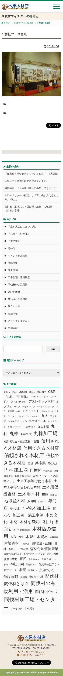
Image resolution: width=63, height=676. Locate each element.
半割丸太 (47, 470)
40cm (32, 392)
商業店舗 (8, 476)
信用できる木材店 (41, 448)
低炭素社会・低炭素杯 (17, 441)
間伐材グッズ (46, 592)
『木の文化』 (15, 241)
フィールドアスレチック (43, 407)
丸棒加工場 (45, 433)
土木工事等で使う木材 (34, 481)
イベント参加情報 (17, 255)
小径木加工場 (36, 508)
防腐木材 (13, 328)
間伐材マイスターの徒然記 (23, 23)
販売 (22, 570)
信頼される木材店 (17, 299)
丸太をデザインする (17, 421)
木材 (14, 522)
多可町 (31, 501)
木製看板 (54, 537)
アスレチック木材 (41, 401)
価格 (36, 441)
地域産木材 (14, 500)
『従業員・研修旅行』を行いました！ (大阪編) (32, 173)
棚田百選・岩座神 (41, 543)
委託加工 (42, 501)
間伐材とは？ (16, 583)
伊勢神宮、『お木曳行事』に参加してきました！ (31, 188)
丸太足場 (43, 426)
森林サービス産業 (18, 549)
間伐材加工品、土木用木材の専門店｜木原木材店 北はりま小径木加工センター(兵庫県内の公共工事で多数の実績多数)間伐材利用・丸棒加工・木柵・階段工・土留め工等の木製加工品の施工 (15, 8)
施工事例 (13, 270)
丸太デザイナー (16, 427)
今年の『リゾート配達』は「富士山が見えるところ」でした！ (31, 197)
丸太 (44, 416)
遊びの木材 (14, 292)
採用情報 (13, 313)
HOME (6, 23)
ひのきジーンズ (40, 396)
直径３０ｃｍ (48, 559)
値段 (30, 463)
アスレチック (19, 401)
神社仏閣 (17, 564)
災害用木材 (10, 559)
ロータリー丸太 (15, 416)
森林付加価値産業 (44, 549)
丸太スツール (37, 420)
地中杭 (53, 495)
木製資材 (11, 543)
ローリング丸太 (32, 416)
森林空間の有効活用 (13, 554)
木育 (13, 537)
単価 (56, 471)
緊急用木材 (31, 564)
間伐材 (51, 576)
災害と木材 (52, 554)
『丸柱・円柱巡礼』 (19, 233)
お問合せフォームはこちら (33, 655)
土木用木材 (29, 493)
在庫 (45, 494)
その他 (11, 248)
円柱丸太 (53, 463)
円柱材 (35, 470)
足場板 (23, 577)
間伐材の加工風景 (17, 284)
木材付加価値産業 (21, 529)
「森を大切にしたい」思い (22, 226)
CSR (51, 392)
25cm (14, 392)
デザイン (26, 406)
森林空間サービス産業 (34, 554)
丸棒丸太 (26, 434)
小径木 (15, 508)
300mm (41, 391)
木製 (21, 536)
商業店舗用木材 (23, 476)
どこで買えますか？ (19, 320)
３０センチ (16, 608)
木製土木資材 (37, 537)
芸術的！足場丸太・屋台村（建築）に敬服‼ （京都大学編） (30, 208)
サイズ (17, 406)
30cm (23, 392)
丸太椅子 (31, 426)
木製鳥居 (25, 543)
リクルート (14, 306)
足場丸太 (32, 570)
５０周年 (29, 608)
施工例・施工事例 (28, 515)
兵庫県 (40, 463)
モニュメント (30, 410)
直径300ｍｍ (34, 559)
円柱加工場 (16, 470)
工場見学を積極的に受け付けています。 (27, 180)
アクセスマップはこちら (33, 651)
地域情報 (13, 262)
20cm (7, 392)
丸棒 (14, 433)
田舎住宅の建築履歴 (19, 277)
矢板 (6, 564)
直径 (22, 559)
